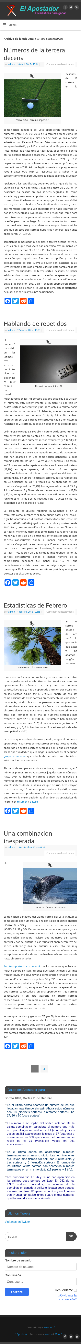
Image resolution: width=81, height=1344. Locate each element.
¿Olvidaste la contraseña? (67, 1297)
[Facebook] (65, 8)
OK (69, 1236)
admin (11, 64)
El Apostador (21, 1334)
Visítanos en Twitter (17, 1221)
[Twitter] (70, 8)
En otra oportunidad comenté (22, 966)
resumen (22, 801)
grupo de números (15, 756)
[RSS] (76, 8)
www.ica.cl (49, 1327)
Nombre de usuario (18, 1260)
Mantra (48, 1334)
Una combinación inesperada (28, 837)
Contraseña (13, 1275)
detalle (34, 801)
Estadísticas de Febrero (35, 605)
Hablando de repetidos (35, 324)
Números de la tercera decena (34, 54)
